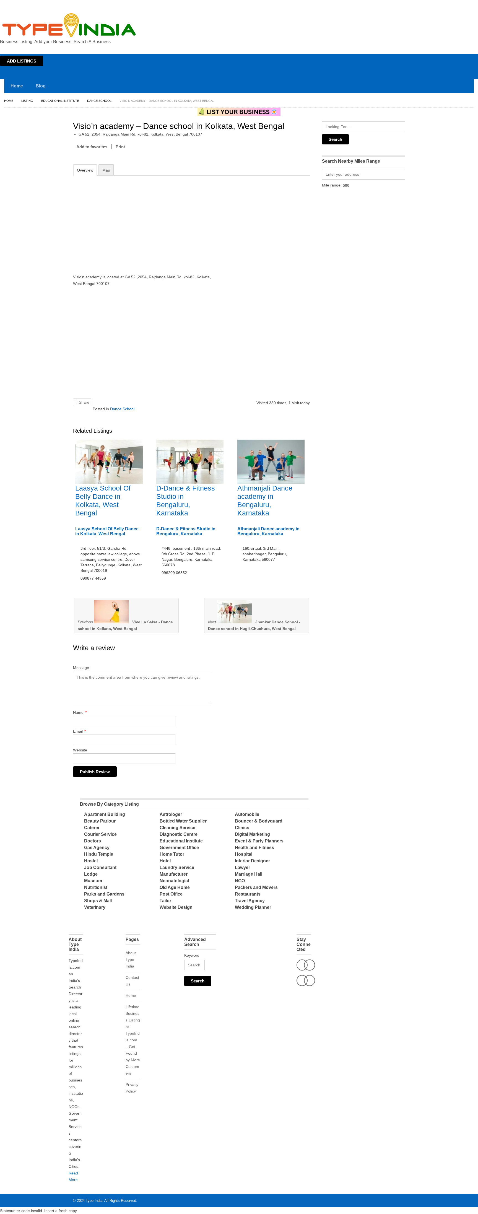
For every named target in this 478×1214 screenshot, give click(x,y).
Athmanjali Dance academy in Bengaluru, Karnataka (268, 531)
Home (424, 5)
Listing (27, 100)
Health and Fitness (254, 847)
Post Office (171, 894)
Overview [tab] (85, 170)
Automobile (247, 814)
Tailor (165, 900)
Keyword (191, 955)
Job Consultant (100, 867)
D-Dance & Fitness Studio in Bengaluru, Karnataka (185, 531)
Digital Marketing (252, 834)
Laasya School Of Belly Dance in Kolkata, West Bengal (107, 531)
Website (80, 750)
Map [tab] (106, 170)
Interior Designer (252, 860)
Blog (41, 86)
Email (79, 731)
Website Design (176, 907)
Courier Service (100, 834)
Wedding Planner (253, 907)
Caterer (92, 827)
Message (81, 667)
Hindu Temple (98, 854)
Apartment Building (104, 814)
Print (120, 146)
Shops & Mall (98, 900)
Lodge (91, 874)
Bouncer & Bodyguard (258, 821)
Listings (439, 5)
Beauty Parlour (100, 821)
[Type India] (69, 25)
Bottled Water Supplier (183, 821)
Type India (94, 1201)
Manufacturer (174, 874)
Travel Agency (250, 900)
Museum (93, 880)
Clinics (242, 827)
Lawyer (242, 867)
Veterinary (94, 907)
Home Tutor (172, 854)
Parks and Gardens (104, 894)
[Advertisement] (145, 221)
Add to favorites (91, 146)
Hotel (165, 860)
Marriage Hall (248, 874)
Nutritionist (95, 887)
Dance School (99, 100)
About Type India (131, 959)
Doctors (92, 841)
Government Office (179, 847)
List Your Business (462, 5)
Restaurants (248, 894)
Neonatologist (174, 880)
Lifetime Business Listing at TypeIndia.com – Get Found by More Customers (133, 1040)
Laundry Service (177, 867)
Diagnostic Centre (179, 834)
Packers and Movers (256, 887)
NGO (240, 880)
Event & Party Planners (259, 841)
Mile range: (332, 185)
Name (80, 712)
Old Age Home (175, 887)
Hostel (91, 860)
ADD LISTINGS (21, 61)
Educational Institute (60, 100)
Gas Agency (97, 847)
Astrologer (171, 814)
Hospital (243, 854)
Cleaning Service (177, 827)
